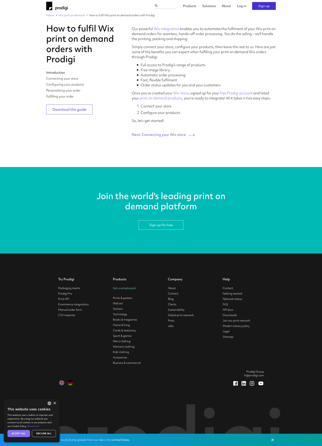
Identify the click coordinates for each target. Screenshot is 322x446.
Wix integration (166, 28)
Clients (172, 304)
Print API (63, 299)
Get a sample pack (124, 288)
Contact (173, 293)
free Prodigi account (236, 93)
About (226, 6)
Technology (120, 314)
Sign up (264, 6)
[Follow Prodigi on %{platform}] (236, 383)
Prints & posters (122, 298)
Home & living (121, 325)
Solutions (209, 6)
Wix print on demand (72, 15)
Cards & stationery (124, 330)
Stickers (118, 309)
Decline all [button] (43, 433)
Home (50, 15)
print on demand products (161, 98)
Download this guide (69, 109)
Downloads (230, 315)
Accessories (120, 357)
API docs (228, 310)
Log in (241, 6)
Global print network (181, 315)
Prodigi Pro (65, 293)
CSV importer (66, 315)
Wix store (181, 93)
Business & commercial (127, 363)
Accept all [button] (19, 433)
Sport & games (122, 336)
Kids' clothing (121, 352)
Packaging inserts (69, 288)
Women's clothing (124, 347)
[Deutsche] (70, 382)
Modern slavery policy (236, 326)
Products (189, 6)
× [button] (54, 403)
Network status (232, 299)
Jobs (171, 326)
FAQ (225, 304)
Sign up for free (161, 225)
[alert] (32, 420)
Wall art (118, 303)
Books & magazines (125, 320)
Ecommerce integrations (73, 304)
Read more (33, 426)
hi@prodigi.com (254, 375)
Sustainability (176, 310)
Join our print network (236, 320)
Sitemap (228, 337)
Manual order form (70, 310)
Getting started (232, 293)
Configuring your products (65, 84)
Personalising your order (63, 90)
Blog (171, 299)
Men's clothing (121, 341)
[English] (61, 382)
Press (171, 320)
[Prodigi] (57, 6)
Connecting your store (62, 78)
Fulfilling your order (60, 96)
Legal (226, 331)
